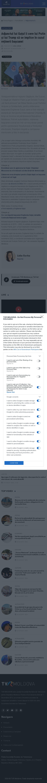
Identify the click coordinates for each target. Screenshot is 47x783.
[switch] (38, 361)
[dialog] (23, 391)
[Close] (43, 317)
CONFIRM (14, 463)
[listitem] (23, 356)
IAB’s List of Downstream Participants (26, 349)
